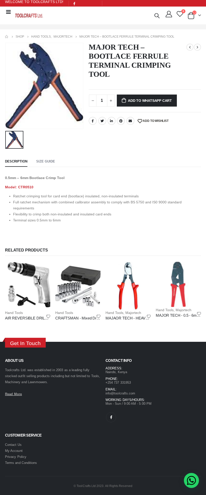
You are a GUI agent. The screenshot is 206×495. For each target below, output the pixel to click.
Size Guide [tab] (45, 161)
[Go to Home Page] (7, 37)
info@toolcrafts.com (120, 393)
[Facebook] (74, 3)
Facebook (93, 121)
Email (130, 121)
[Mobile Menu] (8, 11)
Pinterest (121, 121)
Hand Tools (14, 313)
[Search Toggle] (157, 16)
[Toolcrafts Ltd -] (29, 15)
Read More (13, 394)
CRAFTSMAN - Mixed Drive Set (81, 318)
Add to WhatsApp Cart (150, 101)
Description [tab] (16, 161)
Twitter (102, 121)
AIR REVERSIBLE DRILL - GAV (31, 318)
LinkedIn (112, 121)
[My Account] (169, 14)
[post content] (27, 286)
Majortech (133, 313)
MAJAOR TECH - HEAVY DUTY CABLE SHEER (146, 318)
